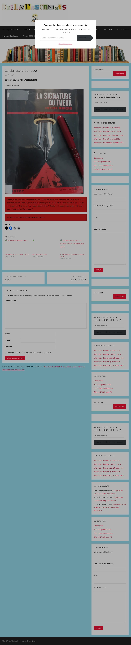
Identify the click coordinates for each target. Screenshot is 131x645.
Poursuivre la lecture (65, 44)
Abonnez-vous (84, 38)
